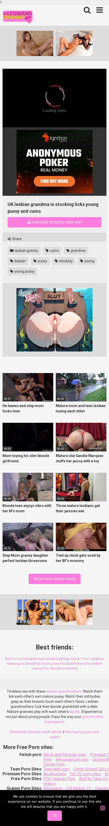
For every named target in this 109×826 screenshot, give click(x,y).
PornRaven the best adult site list (36, 732)
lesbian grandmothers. (64, 691)
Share (16, 239)
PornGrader (68, 668)
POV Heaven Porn (59, 778)
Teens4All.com (56, 769)
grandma (77, 251)
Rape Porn (70, 659)
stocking (65, 261)
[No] (102, 808)
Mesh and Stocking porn (64, 754)
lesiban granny (26, 251)
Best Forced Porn (17, 659)
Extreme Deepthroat (46, 659)
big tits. (75, 712)
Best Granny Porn (80, 663)
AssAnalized (54, 773)
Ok (54, 816)
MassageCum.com (72, 759)
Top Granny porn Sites (50, 663)
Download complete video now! (56, 222)
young (89, 261)
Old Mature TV (78, 788)
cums (54, 251)
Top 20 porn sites (85, 773)
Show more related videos (55, 579)
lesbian (20, 261)
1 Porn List (87, 659)
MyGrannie (52, 788)
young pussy (24, 271)
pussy (42, 261)
